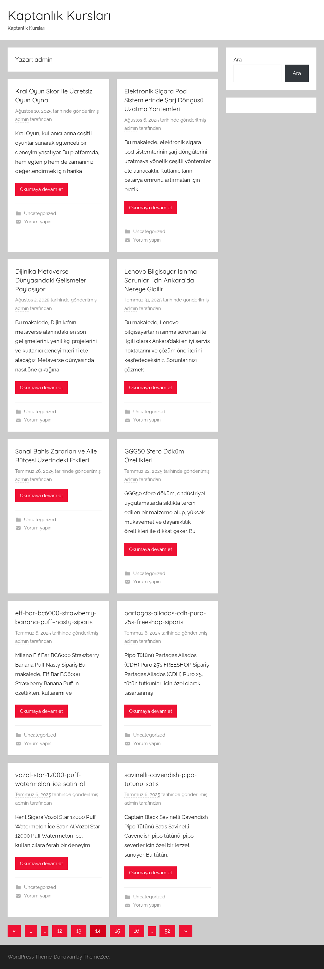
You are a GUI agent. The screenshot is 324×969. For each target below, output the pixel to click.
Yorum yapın (38, 222)
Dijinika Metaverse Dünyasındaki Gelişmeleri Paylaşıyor (51, 280)
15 (117, 931)
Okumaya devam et (41, 189)
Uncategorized (40, 213)
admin (22, 119)
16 (136, 931)
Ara (238, 59)
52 (167, 931)
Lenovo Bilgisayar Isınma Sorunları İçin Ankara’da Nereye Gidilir (160, 280)
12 (59, 931)
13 (78, 931)
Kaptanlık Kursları (59, 15)
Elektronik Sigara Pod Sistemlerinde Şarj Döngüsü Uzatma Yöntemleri (163, 100)
